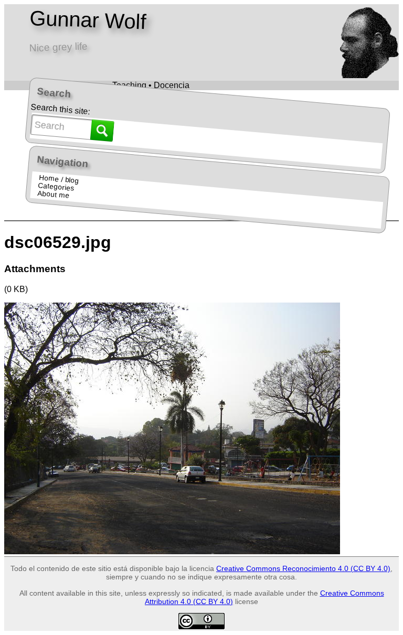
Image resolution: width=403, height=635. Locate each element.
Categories (56, 186)
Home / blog (58, 179)
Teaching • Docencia (150, 85)
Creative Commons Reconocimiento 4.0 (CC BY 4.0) (303, 568)
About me (53, 194)
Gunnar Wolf (87, 20)
